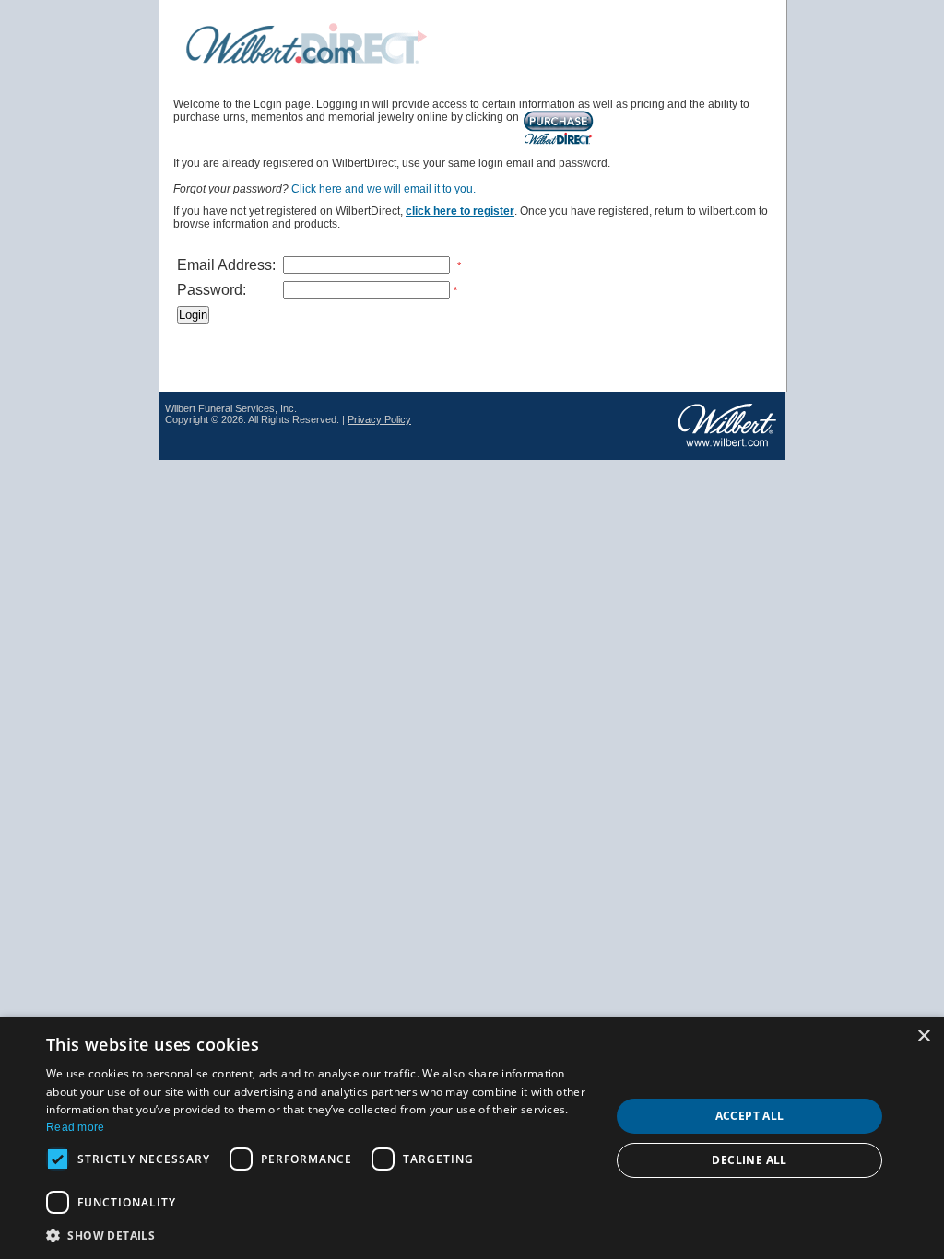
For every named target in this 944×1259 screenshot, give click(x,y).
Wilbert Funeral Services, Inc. (231, 408)
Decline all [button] (749, 1160)
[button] (320, 1234)
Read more (75, 1127)
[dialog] (472, 1138)
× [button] (923, 1036)
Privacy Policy (379, 419)
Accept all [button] (750, 1116)
